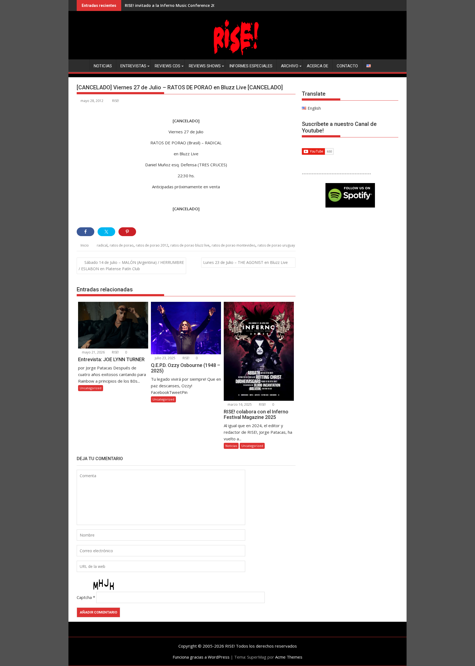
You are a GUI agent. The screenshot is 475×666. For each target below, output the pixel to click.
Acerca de (317, 65)
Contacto (347, 65)
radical (102, 245)
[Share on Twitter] (106, 231)
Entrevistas (133, 65)
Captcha (84, 597)
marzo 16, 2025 (239, 404)
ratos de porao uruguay (276, 245)
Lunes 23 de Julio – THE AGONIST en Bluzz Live (245, 262)
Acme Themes (288, 657)
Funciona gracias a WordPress (201, 657)
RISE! (115, 100)
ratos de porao (122, 245)
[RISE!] (237, 56)
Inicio (85, 245)
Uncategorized (90, 388)
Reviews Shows (205, 65)
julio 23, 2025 (164, 358)
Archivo (289, 65)
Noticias (103, 65)
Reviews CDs (167, 65)
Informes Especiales (250, 65)
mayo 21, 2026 (93, 352)
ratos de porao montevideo (233, 245)
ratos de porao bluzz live (189, 245)
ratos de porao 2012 (152, 245)
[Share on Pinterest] (127, 231)
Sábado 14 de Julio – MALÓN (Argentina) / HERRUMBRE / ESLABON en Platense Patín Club (131, 265)
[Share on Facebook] (85, 231)
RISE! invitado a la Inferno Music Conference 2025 (172, 5)
